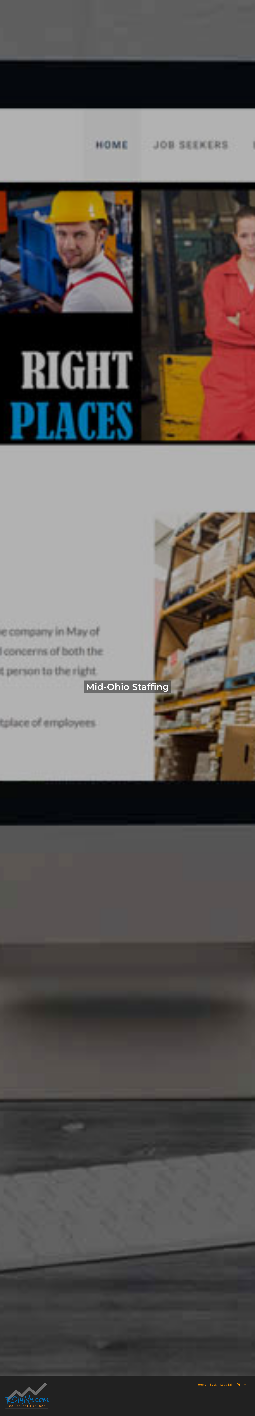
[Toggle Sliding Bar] (245, 1384)
